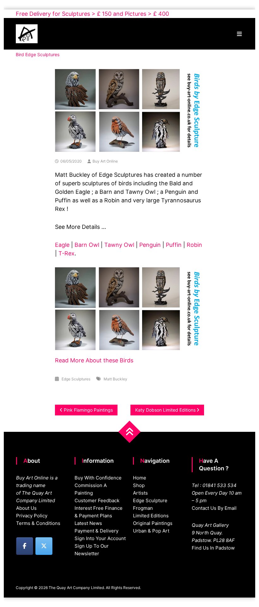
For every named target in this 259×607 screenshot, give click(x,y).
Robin (194, 244)
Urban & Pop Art (151, 531)
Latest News (88, 523)
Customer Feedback (97, 500)
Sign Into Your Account (100, 538)
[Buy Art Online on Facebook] (24, 546)
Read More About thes (85, 360)
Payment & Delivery (96, 531)
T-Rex (66, 253)
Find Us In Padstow (213, 548)
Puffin (174, 244)
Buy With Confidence (98, 478)
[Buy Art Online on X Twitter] (43, 546)
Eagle (62, 244)
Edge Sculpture (150, 500)
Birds (125, 360)
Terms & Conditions (38, 523)
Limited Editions (151, 516)
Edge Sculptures (76, 379)
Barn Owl (87, 244)
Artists (140, 493)
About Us (26, 508)
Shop (139, 485)
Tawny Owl (119, 244)
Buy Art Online (105, 161)
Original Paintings (152, 523)
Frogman (143, 508)
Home (139, 478)
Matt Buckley (115, 379)
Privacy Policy (31, 516)
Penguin (150, 244)
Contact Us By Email (214, 508)
